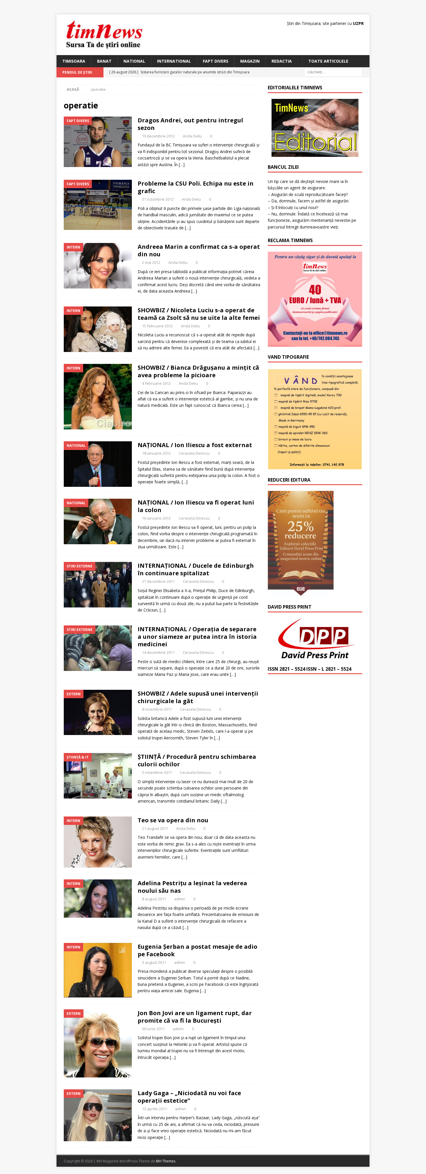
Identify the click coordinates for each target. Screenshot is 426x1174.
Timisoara (73, 61)
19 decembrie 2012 (158, 136)
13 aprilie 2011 (154, 1108)
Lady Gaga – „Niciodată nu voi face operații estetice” (189, 1096)
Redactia (282, 61)
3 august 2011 (154, 962)
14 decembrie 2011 (158, 652)
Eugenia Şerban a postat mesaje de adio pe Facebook (197, 950)
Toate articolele (328, 61)
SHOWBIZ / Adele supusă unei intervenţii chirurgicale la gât (198, 697)
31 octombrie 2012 (158, 199)
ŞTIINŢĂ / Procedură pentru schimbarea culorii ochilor (197, 760)
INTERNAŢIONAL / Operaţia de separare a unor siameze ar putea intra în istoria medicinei (197, 636)
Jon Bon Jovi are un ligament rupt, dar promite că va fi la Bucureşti (195, 1016)
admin (179, 898)
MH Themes (165, 1161)
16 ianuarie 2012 (156, 518)
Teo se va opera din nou (173, 820)
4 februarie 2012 (156, 383)
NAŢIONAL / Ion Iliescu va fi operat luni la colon (196, 506)
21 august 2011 (155, 828)
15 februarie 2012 (157, 326)
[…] (182, 164)
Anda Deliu (192, 136)
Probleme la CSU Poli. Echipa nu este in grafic (196, 187)
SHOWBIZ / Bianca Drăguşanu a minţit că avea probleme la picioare (198, 371)
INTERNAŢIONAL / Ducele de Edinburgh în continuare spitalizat (196, 569)
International (174, 61)
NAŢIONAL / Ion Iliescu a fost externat (195, 445)
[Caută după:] (333, 72)
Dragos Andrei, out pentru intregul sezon (190, 124)
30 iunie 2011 (153, 1028)
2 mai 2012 (151, 262)
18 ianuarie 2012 (156, 453)
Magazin (250, 61)
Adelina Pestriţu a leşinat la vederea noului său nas (192, 886)
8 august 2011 (154, 898)
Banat (104, 61)
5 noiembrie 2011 (157, 772)
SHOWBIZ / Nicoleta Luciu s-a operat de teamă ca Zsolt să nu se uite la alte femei (199, 314)
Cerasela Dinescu (194, 453)
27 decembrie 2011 (158, 581)
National (134, 61)
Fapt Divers (215, 61)
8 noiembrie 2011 (157, 709)
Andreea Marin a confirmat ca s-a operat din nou (199, 250)
